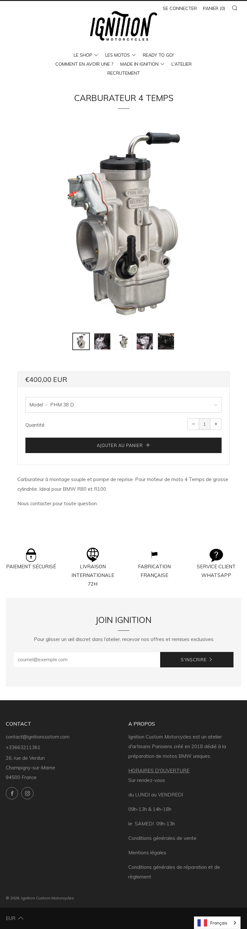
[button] (81, 341)
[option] (123, 223)
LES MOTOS (117, 55)
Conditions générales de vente (162, 838)
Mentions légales (147, 853)
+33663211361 (23, 747)
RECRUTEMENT (123, 73)
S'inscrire (194, 659)
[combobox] (217, 922)
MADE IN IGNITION (139, 64)
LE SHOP (83, 55)
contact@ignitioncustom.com (37, 737)
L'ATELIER (181, 64)
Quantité (35, 425)
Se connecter (180, 8)
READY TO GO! (158, 55)
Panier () (214, 8)
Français (218, 922)
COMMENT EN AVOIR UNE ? (84, 64)
